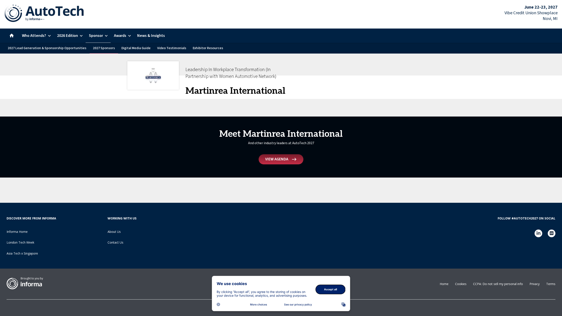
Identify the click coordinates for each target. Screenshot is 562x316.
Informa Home (17, 232)
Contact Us (115, 242)
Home (444, 284)
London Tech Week (20, 242)
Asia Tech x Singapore (22, 253)
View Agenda (276, 159)
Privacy (535, 284)
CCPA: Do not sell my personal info (498, 284)
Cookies (461, 284)
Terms (550, 284)
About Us (114, 232)
